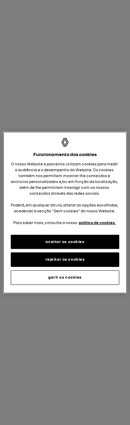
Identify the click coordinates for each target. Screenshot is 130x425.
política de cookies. (97, 223)
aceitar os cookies (64, 241)
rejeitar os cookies (65, 259)
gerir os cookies (65, 277)
